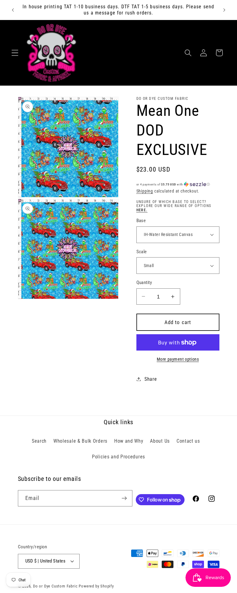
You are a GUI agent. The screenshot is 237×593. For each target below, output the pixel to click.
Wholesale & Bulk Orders (80, 441)
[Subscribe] (124, 498)
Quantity (144, 282)
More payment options (178, 359)
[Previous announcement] (13, 10)
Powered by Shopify (96, 586)
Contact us (188, 441)
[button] (15, 53)
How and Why (128, 441)
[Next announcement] (224, 10)
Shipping (144, 191)
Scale (141, 251)
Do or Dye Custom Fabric (55, 586)
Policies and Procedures (118, 457)
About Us (160, 441)
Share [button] (150, 379)
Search (39, 441)
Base (141, 220)
